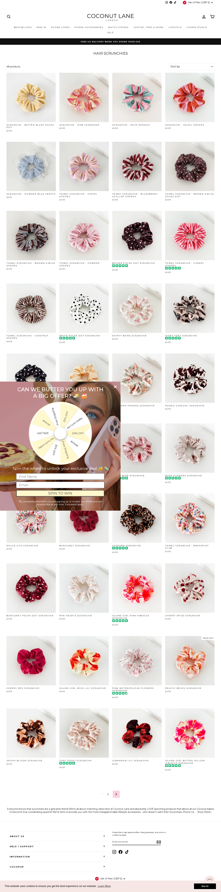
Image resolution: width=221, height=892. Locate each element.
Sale (110, 32)
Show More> (204, 812)
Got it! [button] (205, 886)
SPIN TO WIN (60, 493)
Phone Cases (60, 27)
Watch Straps (118, 27)
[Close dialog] (115, 387)
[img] (120, 266)
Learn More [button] (104, 886)
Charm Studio (197, 27)
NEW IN (41, 27)
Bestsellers (23, 27)
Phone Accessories (89, 27)
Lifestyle (175, 27)
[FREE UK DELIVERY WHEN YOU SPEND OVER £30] (110, 41)
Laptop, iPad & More (148, 27)
